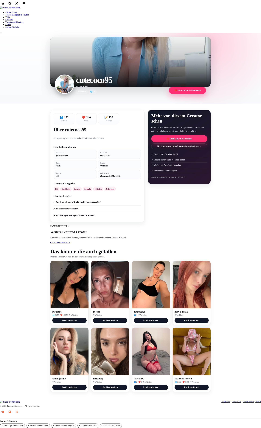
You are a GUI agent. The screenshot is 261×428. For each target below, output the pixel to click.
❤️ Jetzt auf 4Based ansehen (187, 90)
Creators (9, 19)
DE (56, 189)
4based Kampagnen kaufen (17, 15)
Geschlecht (66, 189)
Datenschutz (236, 402)
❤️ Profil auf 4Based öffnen (179, 138)
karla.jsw (139, 378)
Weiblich (98, 189)
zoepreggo (139, 311)
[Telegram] (2, 3)
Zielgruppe (110, 189)
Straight (87, 189)
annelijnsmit (59, 378)
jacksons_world (183, 378)
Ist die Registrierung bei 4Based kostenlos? (75, 215)
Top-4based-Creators (14, 22)
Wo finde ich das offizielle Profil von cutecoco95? (78, 202)
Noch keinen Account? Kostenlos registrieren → (179, 146)
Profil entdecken (69, 320)
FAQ (7, 17)
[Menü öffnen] (1, 32)
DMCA (258, 402)
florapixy (98, 378)
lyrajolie (56, 311)
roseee (96, 311)
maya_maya (181, 311)
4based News (11, 12)
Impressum (225, 402)
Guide (8, 24)
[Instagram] (10, 3)
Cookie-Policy (248, 402)
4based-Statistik (12, 27)
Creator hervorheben (60, 242)
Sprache (77, 189)
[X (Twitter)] (17, 3)
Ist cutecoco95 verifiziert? (67, 209)
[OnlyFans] (24, 3)
